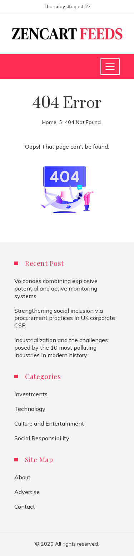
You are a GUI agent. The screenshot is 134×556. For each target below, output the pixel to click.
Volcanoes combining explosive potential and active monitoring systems (56, 288)
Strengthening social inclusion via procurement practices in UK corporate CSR (64, 318)
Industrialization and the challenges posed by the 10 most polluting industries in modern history (61, 347)
